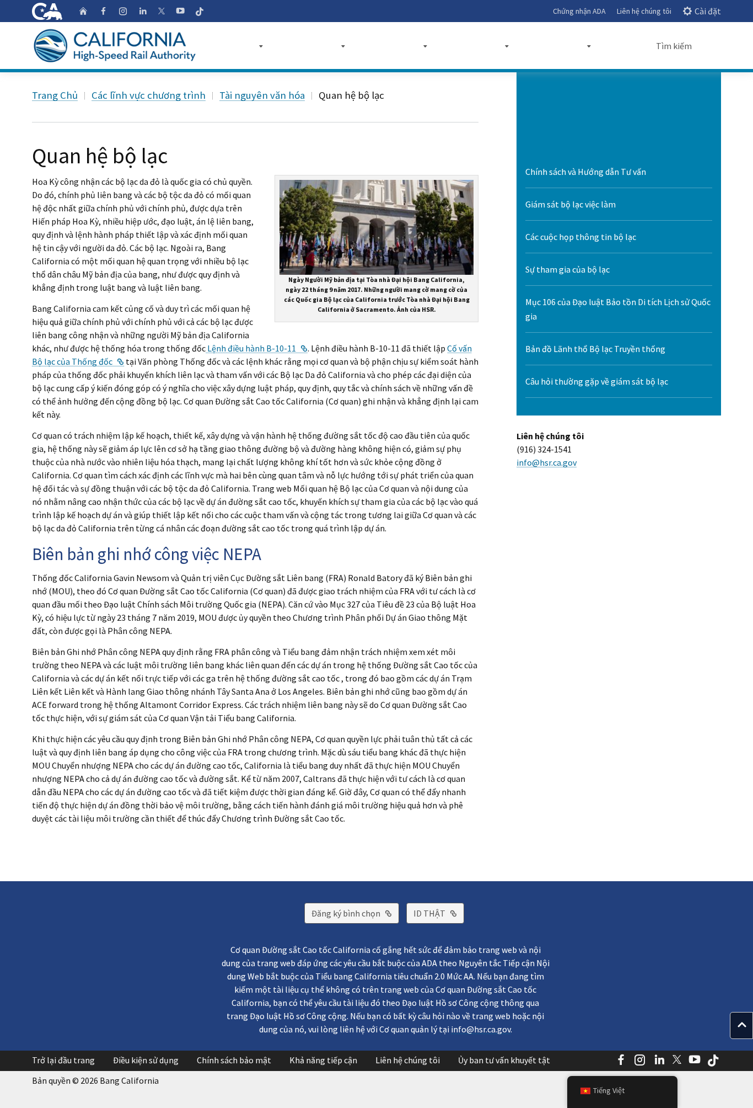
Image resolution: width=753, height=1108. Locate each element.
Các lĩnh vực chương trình (149, 95)
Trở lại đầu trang (63, 1060)
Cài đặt (708, 11)
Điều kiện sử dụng (146, 1060)
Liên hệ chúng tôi (644, 11)
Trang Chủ (55, 95)
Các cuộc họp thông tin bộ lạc (580, 236)
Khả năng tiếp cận (323, 1060)
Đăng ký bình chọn (355, 913)
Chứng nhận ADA (579, 11)
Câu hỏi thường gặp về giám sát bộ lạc (596, 381)
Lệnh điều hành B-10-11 (257, 348)
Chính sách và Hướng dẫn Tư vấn (585, 171)
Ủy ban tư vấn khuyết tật (504, 1060)
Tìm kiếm (674, 45)
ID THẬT (438, 913)
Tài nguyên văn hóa (262, 95)
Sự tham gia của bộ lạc (567, 269)
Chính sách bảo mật (234, 1060)
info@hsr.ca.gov (547, 462)
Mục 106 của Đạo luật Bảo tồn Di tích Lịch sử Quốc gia (618, 309)
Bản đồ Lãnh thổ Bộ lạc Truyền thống (595, 348)
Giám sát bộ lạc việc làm (570, 204)
